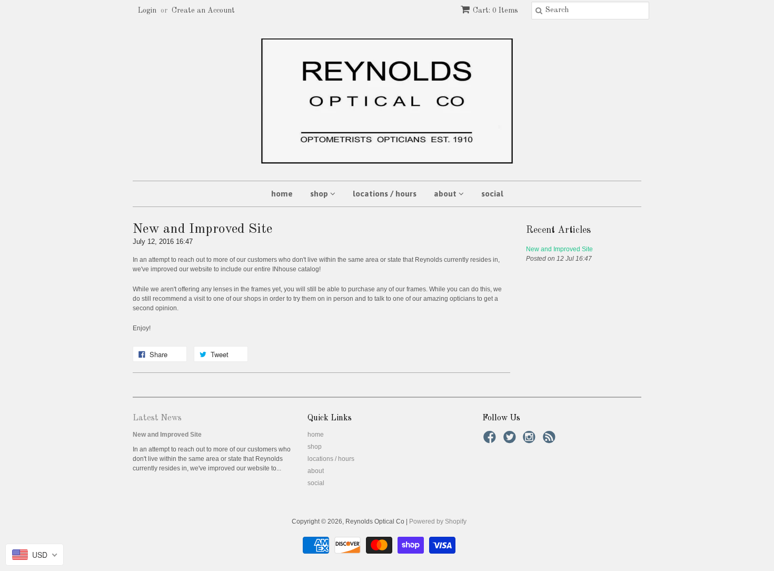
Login (147, 10)
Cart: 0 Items (495, 10)
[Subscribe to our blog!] (551, 440)
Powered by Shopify (438, 521)
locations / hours (384, 193)
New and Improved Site (559, 249)
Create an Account (203, 10)
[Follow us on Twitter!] (511, 440)
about (446, 193)
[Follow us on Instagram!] (531, 440)
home (282, 193)
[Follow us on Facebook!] (491, 440)
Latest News (157, 418)
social (492, 193)
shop (320, 193)
